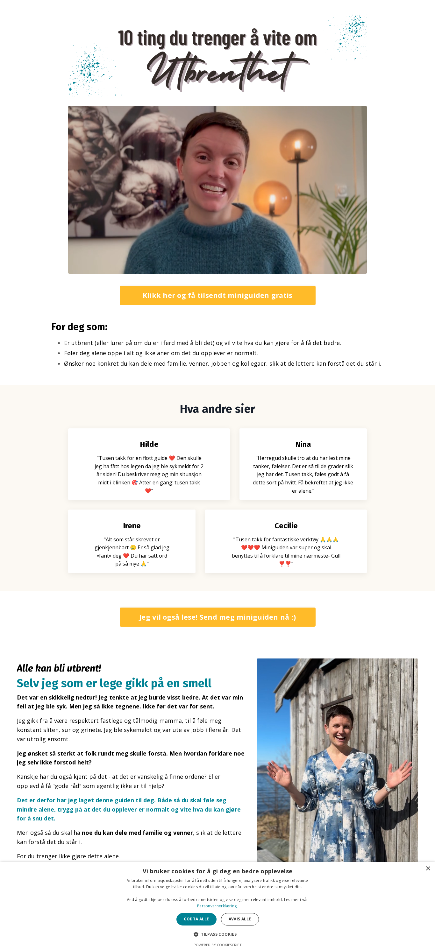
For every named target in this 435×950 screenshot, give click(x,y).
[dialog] (217, 906)
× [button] (427, 868)
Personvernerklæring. (217, 906)
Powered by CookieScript (218, 944)
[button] (217, 934)
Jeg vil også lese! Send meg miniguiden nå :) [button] (217, 617)
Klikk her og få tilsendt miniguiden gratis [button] (218, 295)
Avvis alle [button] (240, 919)
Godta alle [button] (196, 919)
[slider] (224, 268)
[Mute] (360, 268)
